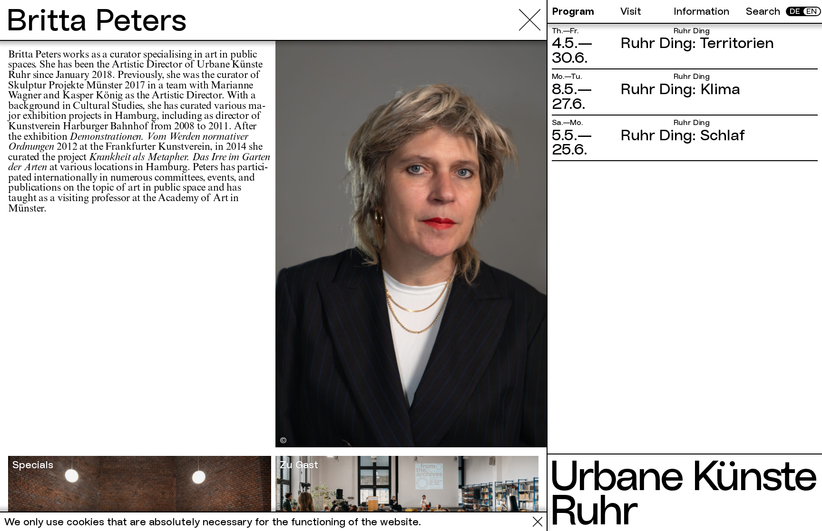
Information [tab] (701, 11)
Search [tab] (763, 11)
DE (795, 11)
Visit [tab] (630, 11)
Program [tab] (573, 11)
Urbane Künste (682, 476)
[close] (529, 19)
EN (811, 11)
